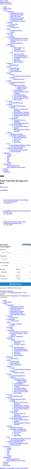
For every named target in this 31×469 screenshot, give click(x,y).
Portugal (9, 73)
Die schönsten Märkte (16, 124)
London (9, 156)
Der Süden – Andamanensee (18, 135)
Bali (11, 52)
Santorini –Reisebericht (16, 43)
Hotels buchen (7, 8)
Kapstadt (12, 107)
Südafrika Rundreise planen (17, 106)
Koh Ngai (16, 140)
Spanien (9, 80)
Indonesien (10, 44)
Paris (8, 159)
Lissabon (9, 154)
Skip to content (4, 0)
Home (5, 7)
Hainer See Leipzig (15, 16)
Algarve (12, 74)
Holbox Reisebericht (16, 71)
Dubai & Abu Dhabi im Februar (19, 150)
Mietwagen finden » (15, 284)
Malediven (10, 63)
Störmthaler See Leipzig (16, 14)
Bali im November (19, 54)
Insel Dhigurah (14, 65)
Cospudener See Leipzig (17, 13)
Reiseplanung (7, 164)
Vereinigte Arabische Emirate (15, 148)
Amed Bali (17, 58)
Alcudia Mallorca (18, 90)
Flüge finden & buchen (13, 165)
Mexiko (9, 66)
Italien (8, 29)
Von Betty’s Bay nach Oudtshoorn (20, 120)
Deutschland (10, 11)
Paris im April (14, 24)
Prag (8, 161)
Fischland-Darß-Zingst (16, 19)
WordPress (14, 295)
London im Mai (14, 27)
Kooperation (6, 172)
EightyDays (25, 295)
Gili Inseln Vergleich (19, 51)
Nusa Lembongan (19, 62)
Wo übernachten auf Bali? (21, 57)
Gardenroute (13, 118)
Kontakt (5, 170)
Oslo (11, 35)
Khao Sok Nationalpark (20, 137)
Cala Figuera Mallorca (20, 95)
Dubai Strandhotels (15, 151)
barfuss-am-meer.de (5, 2)
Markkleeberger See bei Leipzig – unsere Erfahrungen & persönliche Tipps (14, 222)
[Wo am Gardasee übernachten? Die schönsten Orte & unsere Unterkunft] (6, 198)
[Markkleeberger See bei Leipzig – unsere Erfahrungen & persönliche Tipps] (6, 220)
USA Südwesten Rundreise (17, 146)
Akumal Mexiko (14, 68)
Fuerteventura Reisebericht (17, 82)
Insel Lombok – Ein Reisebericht (19, 48)
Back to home (4, 187)
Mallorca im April (22, 87)
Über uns (5, 168)
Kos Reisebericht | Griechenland (19, 38)
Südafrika (9, 104)
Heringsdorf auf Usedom (17, 18)
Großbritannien (11, 25)
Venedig (12, 32)
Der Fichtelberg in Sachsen (17, 21)
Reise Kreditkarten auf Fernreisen (16, 167)
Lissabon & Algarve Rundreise (22, 76)
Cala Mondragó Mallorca (20, 96)
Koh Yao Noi (17, 139)
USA (8, 143)
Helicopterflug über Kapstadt (22, 113)
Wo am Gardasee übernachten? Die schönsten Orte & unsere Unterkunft (15, 200)
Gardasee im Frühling (16, 30)
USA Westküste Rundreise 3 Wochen (20, 145)
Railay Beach (17, 142)
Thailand (9, 132)
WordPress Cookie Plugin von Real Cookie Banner (14, 468)
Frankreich (10, 22)
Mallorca (12, 84)
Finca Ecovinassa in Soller (21, 98)
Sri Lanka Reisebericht (16, 102)
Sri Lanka (9, 101)
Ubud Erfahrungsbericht (20, 55)
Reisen (5, 10)
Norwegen (10, 33)
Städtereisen (6, 153)
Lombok (12, 46)
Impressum (11, 291)
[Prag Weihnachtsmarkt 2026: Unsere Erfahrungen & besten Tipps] (6, 209)
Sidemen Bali (17, 60)
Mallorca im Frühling (19, 85)
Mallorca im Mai (21, 88)
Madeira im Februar (19, 79)
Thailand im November (16, 134)
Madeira (12, 77)
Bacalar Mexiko (14, 69)
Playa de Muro (18, 99)
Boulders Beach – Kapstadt (21, 112)
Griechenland (10, 36)
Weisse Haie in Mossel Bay (21, 123)
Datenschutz (3, 291)
